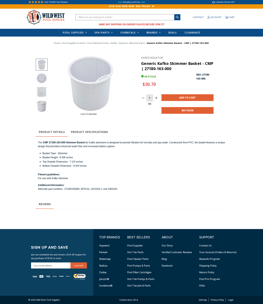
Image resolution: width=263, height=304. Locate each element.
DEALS (172, 32)
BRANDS (152, 32)
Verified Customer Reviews (177, 252)
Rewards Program (209, 259)
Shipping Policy (208, 265)
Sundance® (105, 285)
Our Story (167, 245)
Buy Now (187, 110)
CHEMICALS (128, 32)
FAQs (202, 285)
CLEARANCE (192, 32)
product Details (52, 132)
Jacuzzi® (104, 279)
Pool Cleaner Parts (138, 259)
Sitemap (203, 299)
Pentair (103, 252)
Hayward (104, 245)
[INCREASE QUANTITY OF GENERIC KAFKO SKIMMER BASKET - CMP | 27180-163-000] (156, 98)
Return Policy (206, 272)
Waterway (105, 259)
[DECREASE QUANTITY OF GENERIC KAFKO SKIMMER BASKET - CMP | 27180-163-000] (143, 98)
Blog (164, 259)
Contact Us (205, 245)
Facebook (167, 265)
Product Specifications (89, 132)
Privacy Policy (217, 299)
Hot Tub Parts (135, 252)
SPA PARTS (102, 32)
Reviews (45, 204)
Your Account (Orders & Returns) (218, 252)
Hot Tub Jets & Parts (139, 285)
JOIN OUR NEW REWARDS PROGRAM (131, 6)
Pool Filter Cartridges (139, 272)
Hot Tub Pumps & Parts (140, 279)
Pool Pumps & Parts (138, 265)
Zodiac (103, 272)
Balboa (103, 265)
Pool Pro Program (209, 279)
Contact (198, 17)
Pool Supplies (73, 32)
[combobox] (127, 17)
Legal (230, 299)
